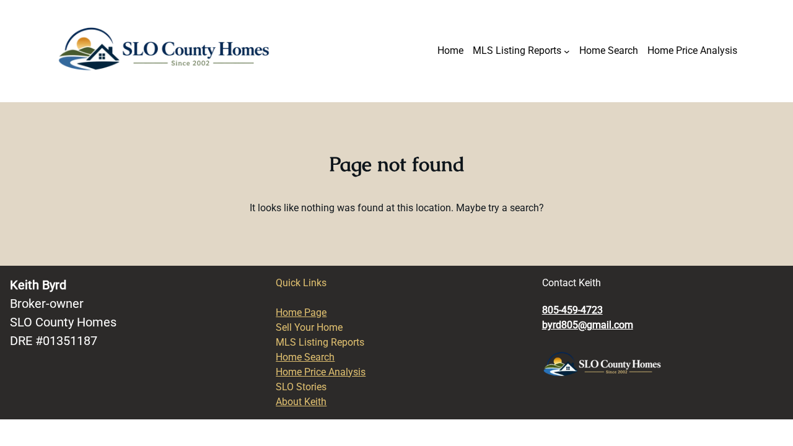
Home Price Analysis (321, 372)
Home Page (301, 312)
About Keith (301, 402)
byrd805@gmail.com (587, 325)
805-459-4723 (572, 310)
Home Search (305, 357)
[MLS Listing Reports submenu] (567, 51)
